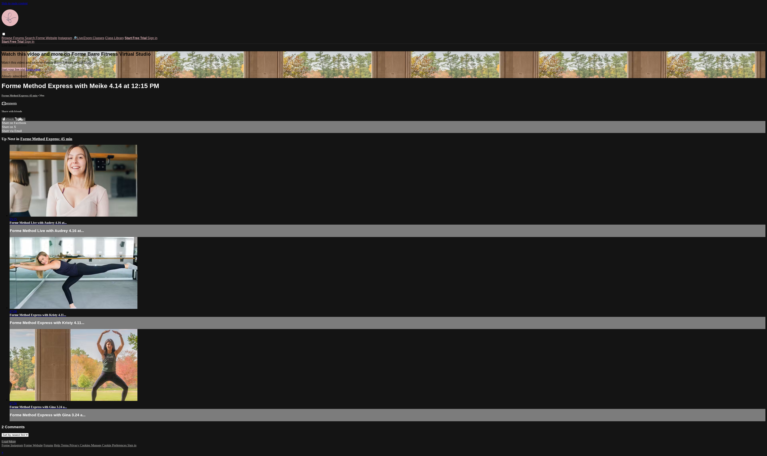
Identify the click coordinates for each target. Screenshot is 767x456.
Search (30, 38)
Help (57, 445)
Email (21, 119)
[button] (3, 34)
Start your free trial (14, 69)
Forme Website (46, 38)
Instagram (65, 38)
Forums (19, 38)
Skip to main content (15, 3)
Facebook (8, 119)
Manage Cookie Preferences (109, 445)
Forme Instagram (12, 445)
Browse (7, 38)
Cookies (85, 445)
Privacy (75, 445)
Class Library (114, 38)
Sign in (152, 38)
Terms (65, 445)
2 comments (9, 103)
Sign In (29, 41)
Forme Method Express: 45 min (20, 95)
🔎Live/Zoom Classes (88, 38)
